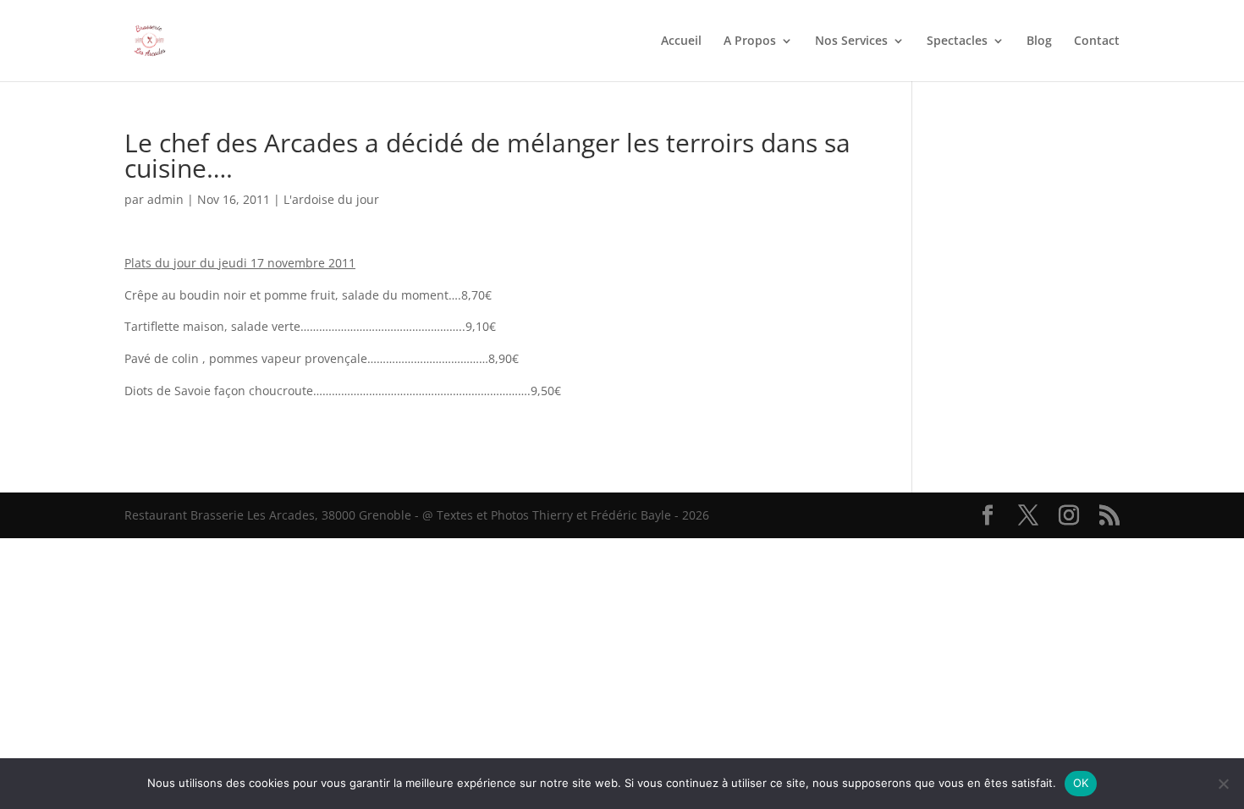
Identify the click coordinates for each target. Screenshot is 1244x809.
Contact (1097, 41)
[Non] (1222, 783)
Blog (1039, 41)
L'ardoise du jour (331, 199)
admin (165, 199)
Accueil (681, 41)
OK (1081, 783)
